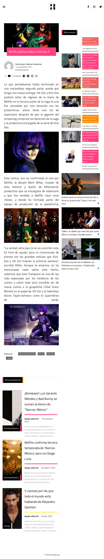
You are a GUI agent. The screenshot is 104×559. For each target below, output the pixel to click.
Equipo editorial (31, 418)
